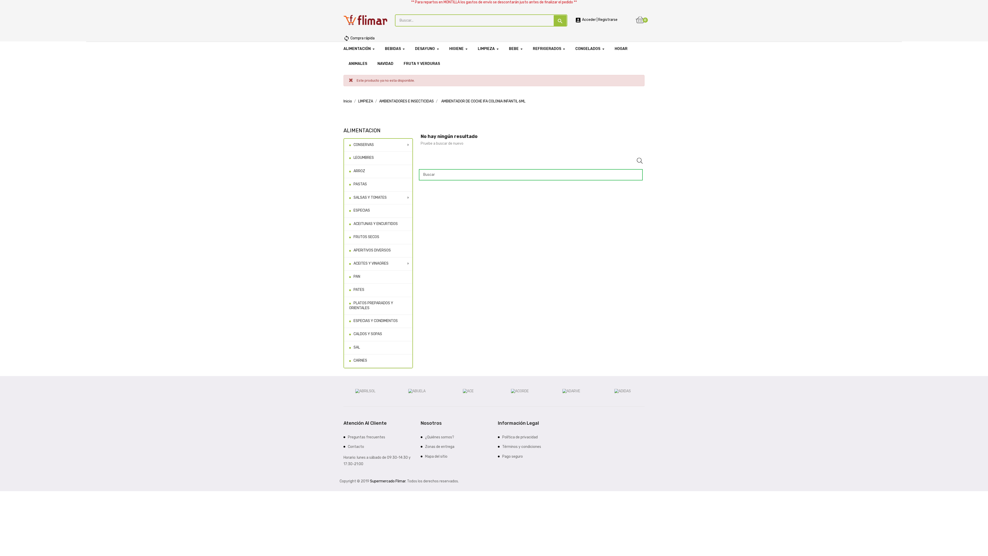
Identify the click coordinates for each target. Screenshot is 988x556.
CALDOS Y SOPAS (368, 334)
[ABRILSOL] (365, 391)
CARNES (360, 360)
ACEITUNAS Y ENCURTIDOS (376, 224)
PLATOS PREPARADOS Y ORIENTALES (371, 305)
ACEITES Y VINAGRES (371, 263)
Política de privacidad (520, 437)
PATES (359, 290)
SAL (357, 347)
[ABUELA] (417, 391)
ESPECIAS (362, 210)
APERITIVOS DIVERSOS (372, 250)
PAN (357, 276)
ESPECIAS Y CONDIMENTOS (376, 321)
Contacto (356, 447)
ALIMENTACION (362, 130)
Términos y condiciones (521, 447)
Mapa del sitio (436, 456)
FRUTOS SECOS (366, 237)
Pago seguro (512, 456)
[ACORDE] (520, 391)
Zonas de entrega (439, 447)
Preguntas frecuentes (366, 437)
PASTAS (360, 184)
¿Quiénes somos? (439, 437)
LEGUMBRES (364, 157)
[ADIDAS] (622, 391)
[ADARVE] (571, 391)
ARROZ (359, 171)
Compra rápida (359, 38)
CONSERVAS (364, 145)
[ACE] (468, 391)
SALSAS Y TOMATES (370, 197)
